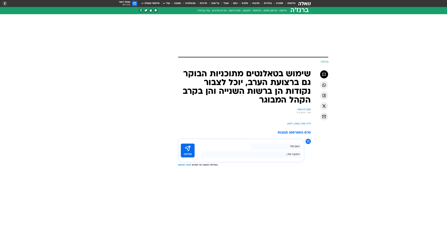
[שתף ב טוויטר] (324, 106)
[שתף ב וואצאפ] (324, 85)
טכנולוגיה (190, 3)
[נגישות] (5, 3)
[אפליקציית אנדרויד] (155, 10)
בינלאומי (257, 11)
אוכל (226, 3)
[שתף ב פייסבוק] (324, 96)
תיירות (203, 3)
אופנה (177, 3)
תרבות (256, 3)
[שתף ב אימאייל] (324, 117)
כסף (235, 3)
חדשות (291, 3)
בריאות (215, 3)
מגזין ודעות (234, 11)
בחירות (268, 3)
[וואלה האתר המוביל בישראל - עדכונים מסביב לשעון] (304, 3)
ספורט (279, 3)
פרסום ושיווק (270, 11)
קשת (297, 124)
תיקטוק (246, 11)
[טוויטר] (146, 10)
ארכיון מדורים (219, 11)
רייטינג (290, 124)
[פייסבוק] (141, 10)
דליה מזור (306, 124)
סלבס (245, 3)
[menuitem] (289, 3)
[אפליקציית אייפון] (151, 10)
